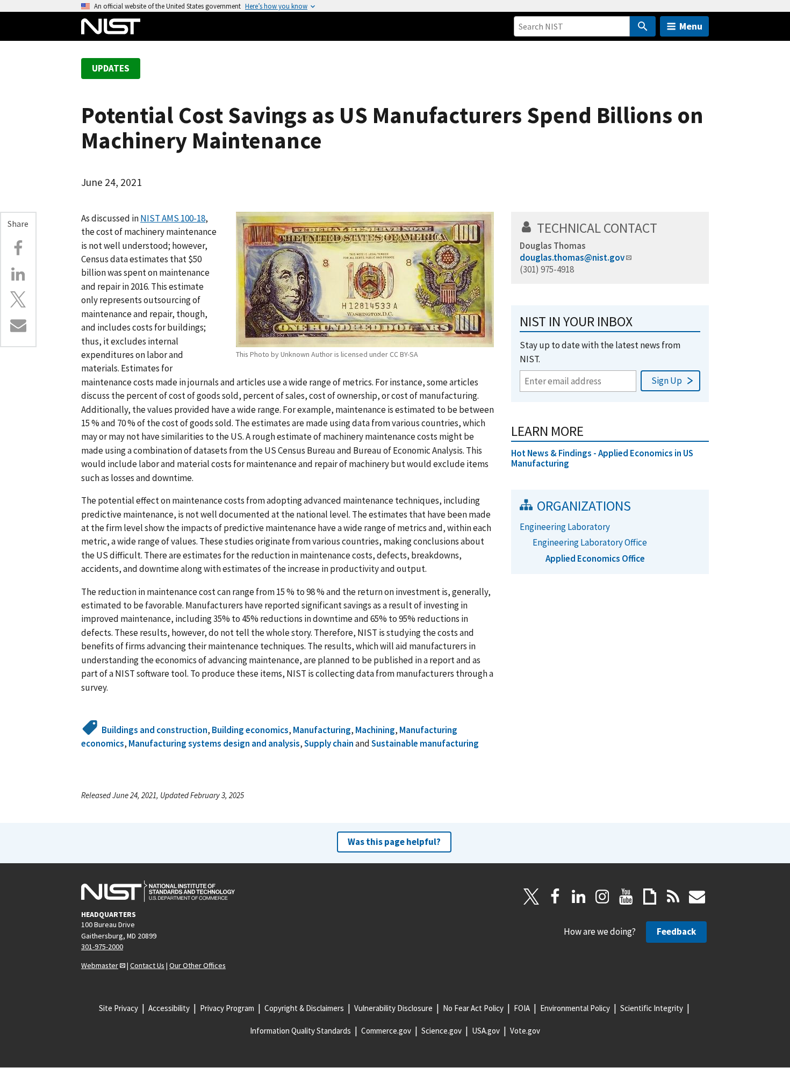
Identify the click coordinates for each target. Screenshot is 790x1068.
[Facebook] (18, 248)
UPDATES (111, 68)
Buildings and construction (154, 730)
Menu (690, 26)
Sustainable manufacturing (425, 743)
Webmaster (99, 965)
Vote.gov (525, 1031)
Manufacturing (322, 730)
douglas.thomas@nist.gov (572, 257)
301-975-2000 (102, 946)
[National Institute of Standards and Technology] (158, 891)
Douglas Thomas (553, 246)
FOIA (522, 1008)
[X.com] (18, 299)
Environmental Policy (575, 1008)
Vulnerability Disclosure (393, 1008)
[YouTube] (626, 896)
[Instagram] (602, 896)
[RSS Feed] (673, 896)
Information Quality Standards (300, 1031)
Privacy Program (227, 1008)
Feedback (676, 931)
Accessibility (169, 1008)
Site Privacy (118, 1008)
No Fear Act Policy (473, 1008)
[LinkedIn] (579, 896)
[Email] (18, 325)
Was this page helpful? (394, 842)
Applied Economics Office (595, 558)
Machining (375, 730)
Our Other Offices (197, 965)
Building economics (250, 730)
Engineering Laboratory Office (590, 542)
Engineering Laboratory (565, 527)
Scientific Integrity (651, 1008)
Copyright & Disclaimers (304, 1008)
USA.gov (486, 1031)
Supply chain (329, 743)
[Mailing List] (697, 896)
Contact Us (147, 965)
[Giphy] (650, 896)
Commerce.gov (386, 1031)
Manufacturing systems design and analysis (214, 743)
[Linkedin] (18, 274)
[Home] (110, 26)
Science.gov (441, 1031)
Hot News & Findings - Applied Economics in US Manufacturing (602, 458)
